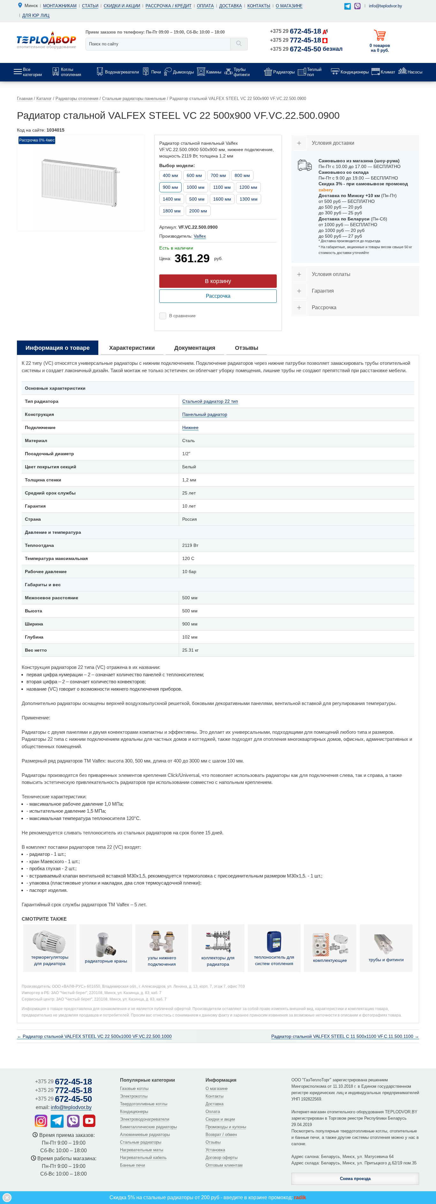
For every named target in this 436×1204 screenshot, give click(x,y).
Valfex (200, 236)
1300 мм (249, 199)
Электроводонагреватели (144, 1119)
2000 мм (198, 210)
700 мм (218, 175)
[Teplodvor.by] (46, 39)
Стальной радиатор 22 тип (210, 401)
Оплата (205, 6)
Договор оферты (221, 1157)
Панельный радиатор (204, 414)
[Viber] (357, 6)
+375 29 (295, 31)
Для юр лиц (35, 15)
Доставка (230, 6)
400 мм (170, 175)
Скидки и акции (122, 6)
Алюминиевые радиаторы (145, 1134)
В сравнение (182, 315)
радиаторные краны (106, 960)
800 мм (242, 175)
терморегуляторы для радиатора (49, 960)
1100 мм (222, 187)
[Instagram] (41, 1121)
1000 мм (196, 187)
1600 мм (222, 199)
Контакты (258, 6)
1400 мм (172, 199)
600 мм (194, 175)
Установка (215, 1149)
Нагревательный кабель (143, 1157)
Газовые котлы (134, 1088)
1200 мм (248, 187)
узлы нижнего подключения (162, 961)
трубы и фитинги (386, 959)
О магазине (289, 6)
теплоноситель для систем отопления (274, 960)
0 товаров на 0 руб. (380, 48)
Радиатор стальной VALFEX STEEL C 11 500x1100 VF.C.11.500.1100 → (345, 1036)
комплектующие (330, 960)
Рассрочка (218, 296)
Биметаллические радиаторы (148, 1126)
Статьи (90, 6)
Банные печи (132, 1165)
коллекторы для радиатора (218, 961)
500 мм (197, 199)
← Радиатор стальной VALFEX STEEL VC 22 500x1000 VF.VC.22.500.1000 (94, 1036)
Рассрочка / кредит (169, 6)
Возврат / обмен (221, 1134)
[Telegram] (347, 6)
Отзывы (213, 1142)
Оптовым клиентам (224, 1165)
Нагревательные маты (141, 1149)
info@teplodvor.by (385, 6)
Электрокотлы (133, 1096)
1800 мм (172, 210)
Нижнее (190, 427)
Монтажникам (60, 6)
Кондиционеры (134, 1111)
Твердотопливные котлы (143, 1103)
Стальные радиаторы (140, 1142)
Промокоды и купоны (226, 1126)
